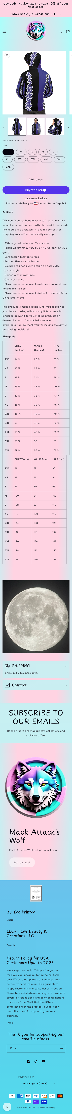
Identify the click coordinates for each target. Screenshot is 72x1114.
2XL (20, 159)
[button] (4, 31)
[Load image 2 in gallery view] (36, 126)
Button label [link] (22, 862)
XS (21, 151)
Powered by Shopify (47, 1107)
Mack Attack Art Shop (31, 1107)
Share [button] (9, 212)
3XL (33, 159)
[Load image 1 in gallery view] (17, 126)
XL (7, 159)
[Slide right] (68, 127)
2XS (8, 151)
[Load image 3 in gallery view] (55, 126)
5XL (59, 159)
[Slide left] (3, 127)
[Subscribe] (61, 1048)
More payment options (36, 198)
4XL (46, 159)
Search (11, 945)
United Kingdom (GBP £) (34, 1083)
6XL (8, 166)
